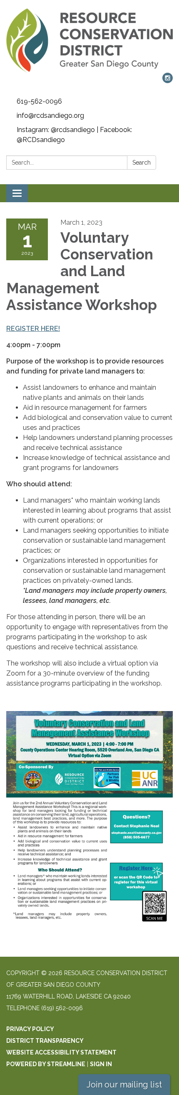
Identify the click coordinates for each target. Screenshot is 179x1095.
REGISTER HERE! (33, 329)
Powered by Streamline (45, 1064)
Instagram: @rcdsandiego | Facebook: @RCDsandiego (74, 135)
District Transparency (45, 1040)
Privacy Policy (30, 1029)
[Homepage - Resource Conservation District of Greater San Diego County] (89, 40)
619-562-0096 (39, 101)
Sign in (101, 1064)
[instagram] (167, 81)
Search (141, 162)
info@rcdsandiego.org (50, 115)
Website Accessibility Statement (61, 1052)
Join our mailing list (124, 1085)
